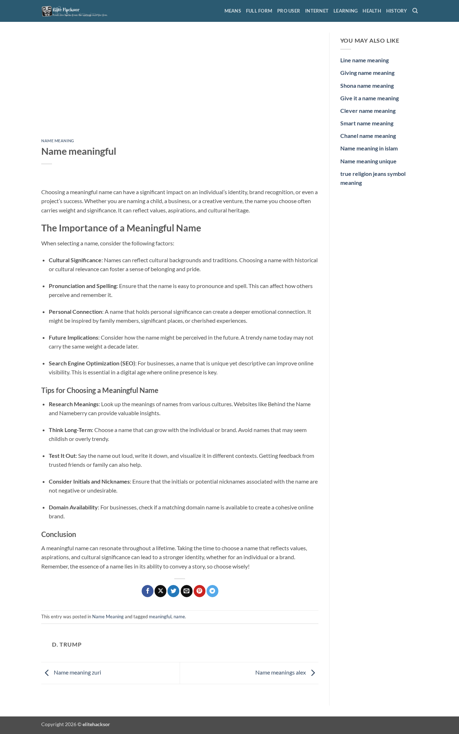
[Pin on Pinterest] (199, 591)
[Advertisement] (179, 85)
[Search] (415, 11)
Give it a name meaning (369, 98)
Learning (345, 11)
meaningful (160, 616)
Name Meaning (57, 140)
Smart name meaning (366, 123)
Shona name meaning (367, 85)
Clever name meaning (368, 110)
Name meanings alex (281, 672)
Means (232, 11)
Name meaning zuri (77, 672)
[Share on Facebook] (147, 591)
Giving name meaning (367, 72)
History (396, 11)
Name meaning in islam (369, 148)
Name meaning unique (368, 161)
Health (372, 11)
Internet (316, 11)
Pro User (288, 11)
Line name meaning (364, 60)
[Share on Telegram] (212, 591)
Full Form (259, 11)
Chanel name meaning (368, 135)
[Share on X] (160, 591)
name (179, 616)
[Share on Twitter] (173, 591)
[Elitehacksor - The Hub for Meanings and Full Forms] (77, 10)
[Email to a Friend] (187, 591)
